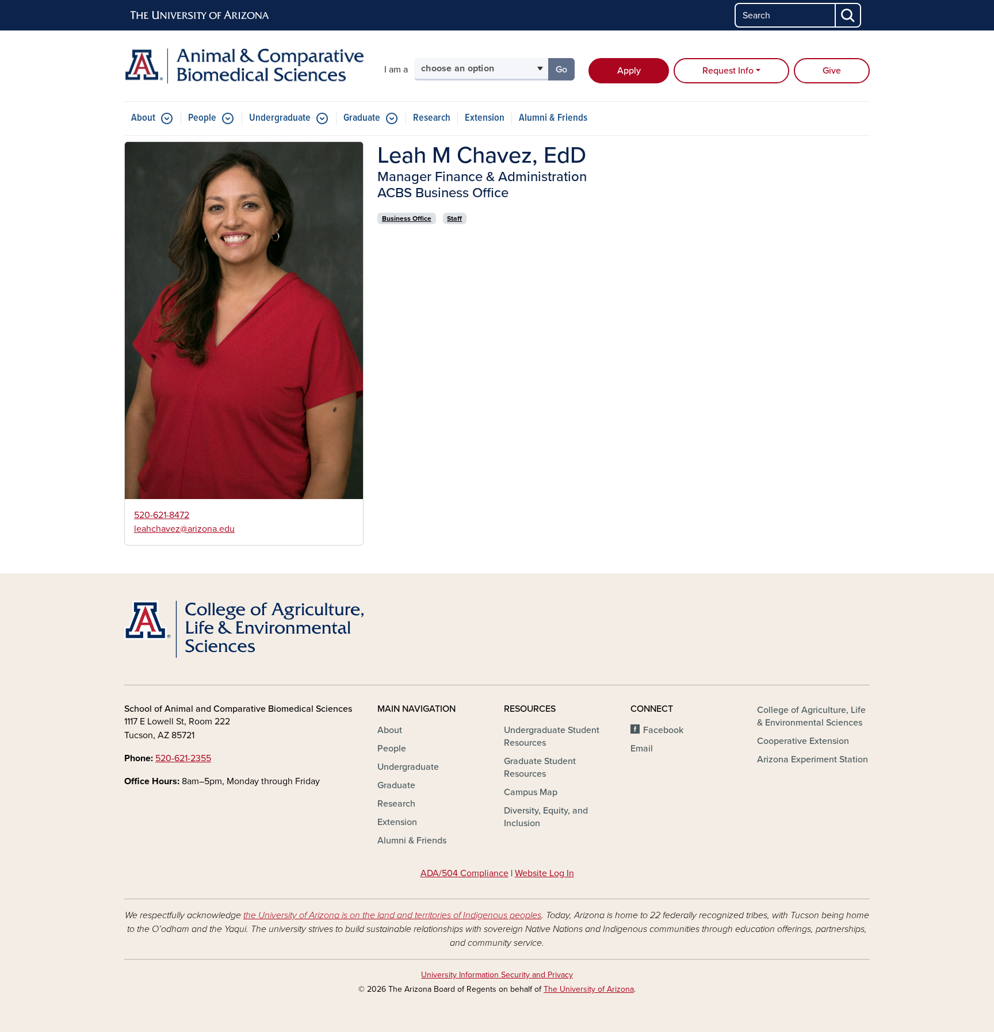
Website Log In (544, 873)
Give (832, 70)
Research (431, 118)
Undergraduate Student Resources (551, 736)
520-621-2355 (183, 758)
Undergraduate (280, 118)
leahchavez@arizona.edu (184, 529)
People (202, 118)
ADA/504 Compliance (464, 873)
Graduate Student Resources (540, 767)
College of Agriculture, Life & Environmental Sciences (811, 716)
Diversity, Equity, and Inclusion (546, 817)
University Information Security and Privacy (497, 975)
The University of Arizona (589, 989)
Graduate (361, 118)
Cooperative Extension (803, 741)
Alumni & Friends (553, 118)
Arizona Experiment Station (812, 759)
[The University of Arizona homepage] (200, 15)
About (143, 118)
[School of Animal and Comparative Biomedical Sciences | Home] (244, 65)
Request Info (728, 70)
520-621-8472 (161, 515)
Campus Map (530, 792)
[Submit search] (848, 15)
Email (641, 748)
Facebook (663, 730)
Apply (629, 70)
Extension (484, 118)
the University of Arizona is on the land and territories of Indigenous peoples (392, 915)
